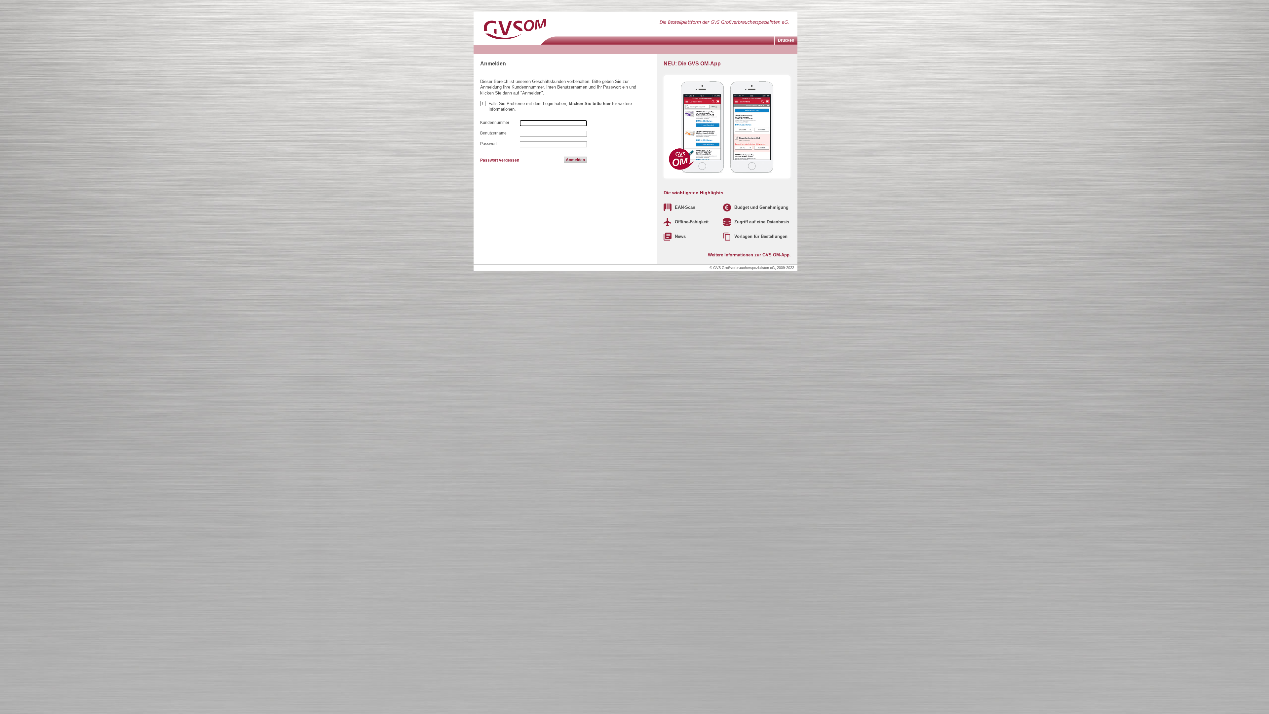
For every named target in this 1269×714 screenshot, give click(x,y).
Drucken (786, 40)
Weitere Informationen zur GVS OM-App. (749, 254)
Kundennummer (494, 122)
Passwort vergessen (499, 160)
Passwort (488, 143)
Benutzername (493, 133)
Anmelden (575, 160)
